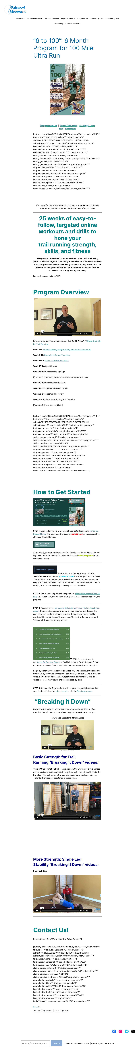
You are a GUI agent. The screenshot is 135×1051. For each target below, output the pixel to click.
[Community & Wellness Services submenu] (80, 23)
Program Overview (48, 126)
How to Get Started (68, 126)
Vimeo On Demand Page (47, 662)
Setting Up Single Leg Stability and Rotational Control (67, 349)
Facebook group (84, 691)
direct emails (61, 691)
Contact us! (70, 129)
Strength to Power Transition (57, 355)
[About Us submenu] (24, 18)
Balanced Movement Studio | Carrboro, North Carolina (89, 1043)
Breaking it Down (87, 126)
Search (56, 1043)
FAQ (61, 129)
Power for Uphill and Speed (57, 360)
